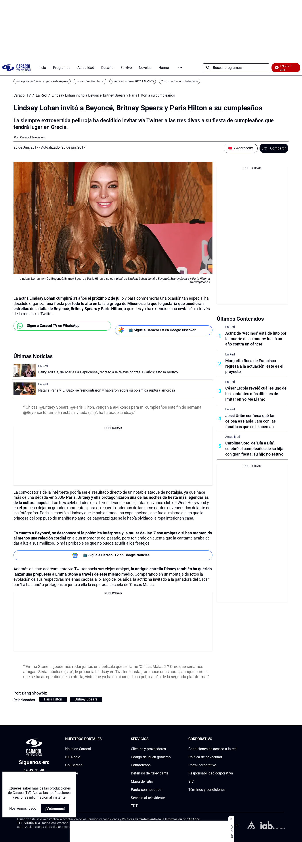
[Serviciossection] (169, 739)
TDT (134, 806)
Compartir (278, 148)
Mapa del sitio (142, 781)
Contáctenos (141, 765)
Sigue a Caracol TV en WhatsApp (53, 326)
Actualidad (232, 436)
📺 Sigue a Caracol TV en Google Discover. (162, 330)
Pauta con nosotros (146, 790)
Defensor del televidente (149, 773)
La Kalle (71, 773)
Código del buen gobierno (151, 757)
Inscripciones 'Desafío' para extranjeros (42, 81)
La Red (41, 95)
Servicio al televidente (148, 798)
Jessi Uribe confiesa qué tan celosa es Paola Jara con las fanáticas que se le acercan (250, 421)
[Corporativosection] (235, 739)
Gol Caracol (74, 765)
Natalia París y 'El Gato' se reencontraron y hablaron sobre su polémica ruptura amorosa (106, 390)
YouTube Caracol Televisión (179, 81)
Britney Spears (86, 699)
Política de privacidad (205, 757)
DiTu (69, 781)
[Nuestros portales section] (103, 739)
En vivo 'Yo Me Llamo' (90, 81)
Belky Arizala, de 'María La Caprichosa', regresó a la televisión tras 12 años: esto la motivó (108, 372)
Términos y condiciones (206, 790)
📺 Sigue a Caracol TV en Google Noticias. (117, 555)
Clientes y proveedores (148, 749)
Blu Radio (72, 757)
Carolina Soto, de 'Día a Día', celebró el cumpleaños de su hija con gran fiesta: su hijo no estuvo (254, 448)
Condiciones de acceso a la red (212, 749)
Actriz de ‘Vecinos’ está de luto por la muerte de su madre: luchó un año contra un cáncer (255, 339)
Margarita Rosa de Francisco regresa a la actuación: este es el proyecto (254, 366)
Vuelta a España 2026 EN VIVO (132, 81)
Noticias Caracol (78, 749)
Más (180, 68)
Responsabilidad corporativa (210, 773)
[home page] (16, 67)
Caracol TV (22, 95)
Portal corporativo (202, 765)
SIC (191, 781)
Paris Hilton (53, 699)
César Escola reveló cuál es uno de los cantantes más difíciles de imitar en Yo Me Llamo (256, 394)
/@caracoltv (243, 148)
